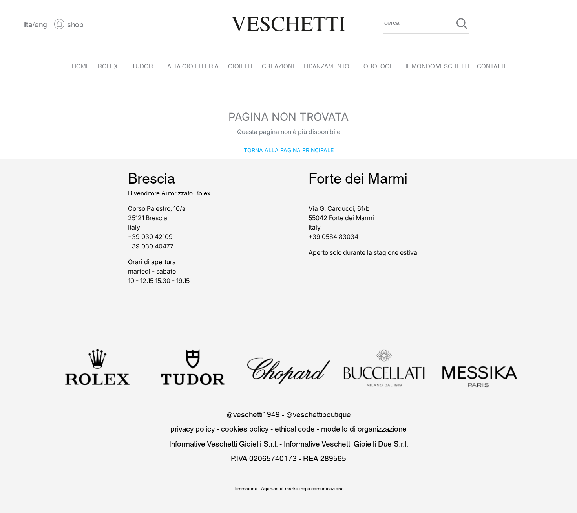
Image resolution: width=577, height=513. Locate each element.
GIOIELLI (240, 65)
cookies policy (244, 428)
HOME (81, 65)
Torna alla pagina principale (289, 149)
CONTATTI (491, 65)
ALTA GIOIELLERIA (193, 65)
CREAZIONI (278, 65)
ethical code (295, 428)
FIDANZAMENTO (326, 65)
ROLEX (108, 65)
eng (41, 23)
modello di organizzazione (364, 428)
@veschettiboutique (318, 413)
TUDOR (142, 65)
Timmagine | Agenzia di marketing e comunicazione (289, 488)
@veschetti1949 (253, 413)
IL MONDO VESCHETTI (437, 65)
